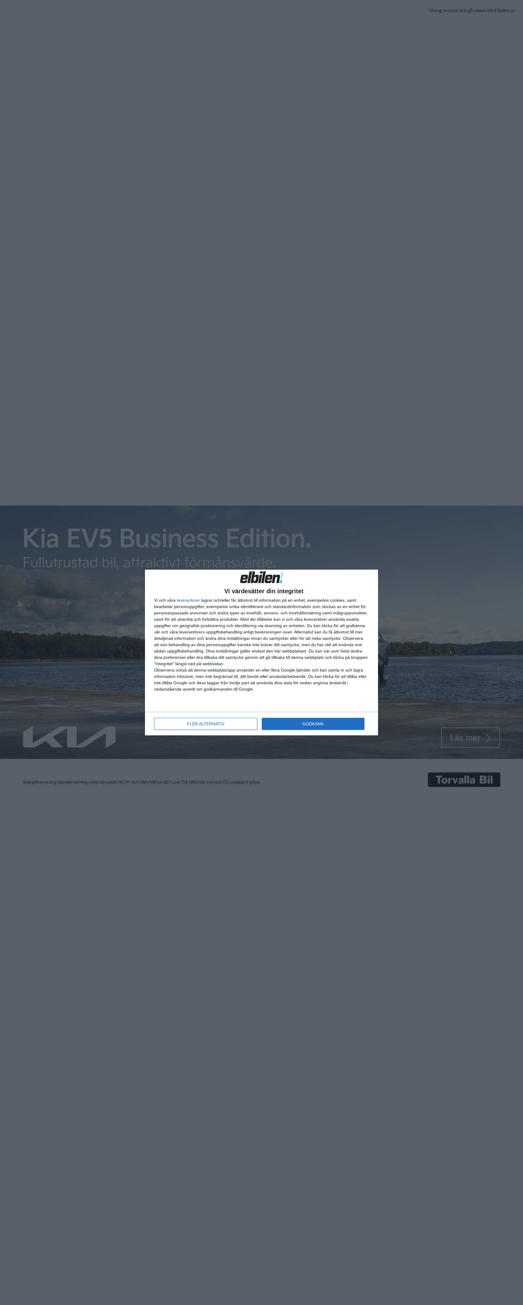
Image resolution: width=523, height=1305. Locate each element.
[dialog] (261, 652)
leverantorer (188, 600)
